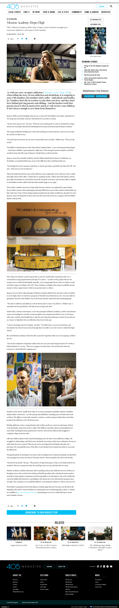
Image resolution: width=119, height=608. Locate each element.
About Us (15, 579)
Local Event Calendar (100, 584)
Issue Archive (43, 579)
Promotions (98, 579)
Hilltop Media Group (18, 591)
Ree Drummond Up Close (92, 75)
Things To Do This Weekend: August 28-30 (96, 67)
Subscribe (101, 6)
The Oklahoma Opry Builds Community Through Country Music (100, 547)
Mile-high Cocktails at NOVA (73, 545)
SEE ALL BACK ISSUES (95, 56)
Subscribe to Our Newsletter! (41, 512)
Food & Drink (49, 12)
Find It (27, 12)
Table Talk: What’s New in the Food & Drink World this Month (95, 71)
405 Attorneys (69, 584)
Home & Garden (92, 12)
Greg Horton (12, 34)
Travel (96, 582)
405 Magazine (14, 602)
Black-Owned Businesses (71, 591)
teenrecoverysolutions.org (27, 492)
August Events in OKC (19, 545)
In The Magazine (12, 19)
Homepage (19, 542)
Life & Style (63, 12)
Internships (16, 589)
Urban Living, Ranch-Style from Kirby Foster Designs (95, 79)
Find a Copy (98, 587)
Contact (15, 584)
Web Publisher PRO (33, 602)
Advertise (106, 12)
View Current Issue (95, 24)
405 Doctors (68, 579)
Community (77, 12)
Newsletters (61, 566)
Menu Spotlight (69, 594)
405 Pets (67, 589)
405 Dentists (68, 582)
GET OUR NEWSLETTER (95, 20)
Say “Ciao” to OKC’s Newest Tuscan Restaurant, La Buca (95, 83)
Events (42, 582)
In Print (36, 12)
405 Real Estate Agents (71, 587)
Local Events (14, 12)
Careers (15, 587)
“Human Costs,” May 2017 (57, 92)
